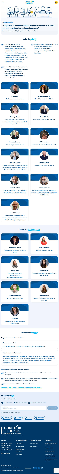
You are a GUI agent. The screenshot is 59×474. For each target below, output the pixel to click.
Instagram (41, 417)
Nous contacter (5, 453)
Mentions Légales (6, 465)
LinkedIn (19, 417)
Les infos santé (20, 446)
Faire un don (19, 454)
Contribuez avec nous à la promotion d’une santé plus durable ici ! (21, 387)
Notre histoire (34, 443)
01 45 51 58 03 (8, 450)
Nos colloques (49, 448)
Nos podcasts (19, 443)
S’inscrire (51, 408)
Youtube (30, 417)
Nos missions (33, 446)
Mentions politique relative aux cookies (12, 470)
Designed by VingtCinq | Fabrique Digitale (12, 436)
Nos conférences (49, 451)
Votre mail (5, 407)
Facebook (8, 417)
